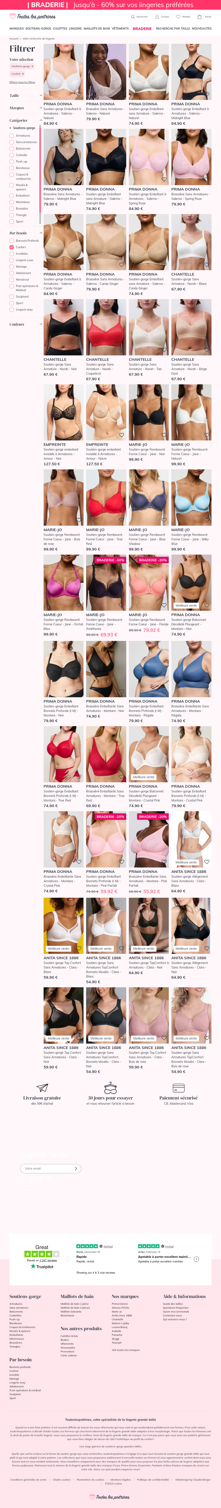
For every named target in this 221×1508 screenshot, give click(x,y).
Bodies (65, 1339)
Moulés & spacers (22, 187)
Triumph (117, 1342)
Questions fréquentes (176, 1307)
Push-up (21, 161)
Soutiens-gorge (38, 28)
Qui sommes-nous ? (175, 1319)
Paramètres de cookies (90, 1479)
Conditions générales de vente (28, 1479)
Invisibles (22, 253)
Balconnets (23, 148)
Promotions (67, 1351)
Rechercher (142, 16)
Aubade (116, 1331)
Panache (117, 1334)
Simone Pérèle (120, 1307)
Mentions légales (120, 1479)
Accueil (13, 38)
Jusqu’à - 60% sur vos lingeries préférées (110, 5)
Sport (19, 221)
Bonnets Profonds (27, 240)
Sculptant (22, 296)
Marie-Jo (117, 1311)
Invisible (14, 1374)
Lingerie (75, 28)
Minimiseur (23, 202)
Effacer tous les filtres (22, 82)
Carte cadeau (69, 1355)
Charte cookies (62, 1479)
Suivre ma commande (176, 1311)
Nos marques (125, 1296)
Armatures (23, 135)
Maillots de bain (97, 28)
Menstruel (22, 279)
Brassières (15, 1342)
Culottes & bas (69, 1336)
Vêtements (120, 28)
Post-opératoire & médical (25, 1390)
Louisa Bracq (119, 1327)
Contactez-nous (172, 1315)
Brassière (22, 208)
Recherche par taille (173, 28)
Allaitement (23, 273)
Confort (16, 73)
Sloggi (115, 1338)
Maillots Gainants (71, 1311)
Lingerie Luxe (24, 260)
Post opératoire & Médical (27, 288)
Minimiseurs (16, 1338)
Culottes (60, 28)
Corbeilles (15, 1315)
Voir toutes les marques (126, 1350)
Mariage (21, 266)
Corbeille (21, 155)
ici (77, 1202)
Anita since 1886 (122, 1315)
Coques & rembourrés (23, 176)
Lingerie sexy (24, 309)
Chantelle (117, 1319)
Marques (16, 28)
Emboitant (23, 195)
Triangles (14, 1346)
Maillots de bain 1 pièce (75, 1303)
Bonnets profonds (20, 1367)
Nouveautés (202, 28)
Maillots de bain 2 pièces (75, 1307)
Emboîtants (16, 1334)
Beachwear (67, 1315)
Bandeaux (23, 168)
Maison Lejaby (120, 1323)
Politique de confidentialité (153, 1479)
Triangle (21, 215)
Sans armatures (26, 142)
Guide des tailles (173, 1303)
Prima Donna (120, 1303)
